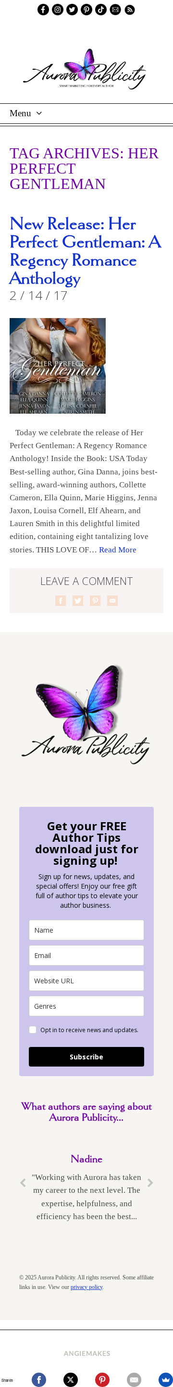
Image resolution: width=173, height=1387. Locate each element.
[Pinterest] (102, 1380)
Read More (117, 549)
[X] (70, 1380)
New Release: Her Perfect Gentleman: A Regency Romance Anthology (85, 251)
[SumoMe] (166, 1380)
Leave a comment (86, 580)
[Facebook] (39, 1380)
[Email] (134, 1380)
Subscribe (86, 1056)
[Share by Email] (112, 600)
